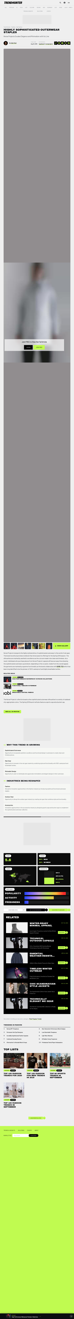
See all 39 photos (12, 711)
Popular (11, 7)
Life (26, 7)
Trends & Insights (28, 11)
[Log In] (64, 2)
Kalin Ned (13, 43)
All (6, 7)
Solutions (40, 11)
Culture (32, 7)
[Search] (60, 2)
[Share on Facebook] (62, 43)
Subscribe (34, 1135)
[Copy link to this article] (55, 43)
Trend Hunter (7, 27)
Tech (21, 7)
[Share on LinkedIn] (59, 43)
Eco (56, 7)
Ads (44, 7)
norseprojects (49, 44)
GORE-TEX (60, 666)
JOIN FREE (39, 347)
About (36, 1130)
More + (71, 7)
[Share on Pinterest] (68, 43)
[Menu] (68, 3)
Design (38, 7)
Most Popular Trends (35, 1019)
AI (16, 7)
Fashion (13, 27)
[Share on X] (65, 43)
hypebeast (41, 44)
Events (49, 11)
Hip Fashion (19, 27)
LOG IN (28, 347)
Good (60, 7)
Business (49, 7)
